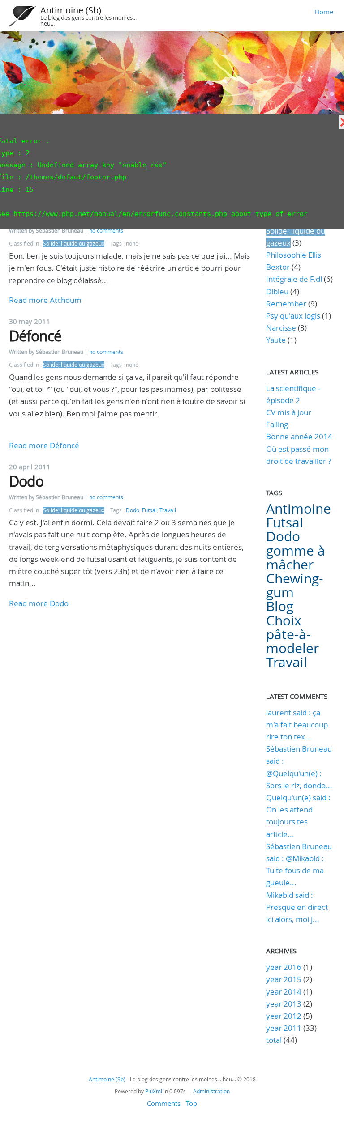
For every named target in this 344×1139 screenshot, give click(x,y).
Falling (277, 424)
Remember (286, 303)
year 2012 (283, 1016)
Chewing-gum (294, 585)
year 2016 (283, 967)
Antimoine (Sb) (70, 10)
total (275, 1040)
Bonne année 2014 (299, 436)
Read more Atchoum (45, 300)
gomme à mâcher (295, 558)
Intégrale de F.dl (294, 279)
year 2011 (283, 1028)
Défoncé (35, 335)
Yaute (276, 340)
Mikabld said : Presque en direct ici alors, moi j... (297, 907)
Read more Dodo (39, 603)
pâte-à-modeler (292, 641)
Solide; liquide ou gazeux (73, 243)
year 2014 (283, 991)
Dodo (26, 481)
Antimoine (298, 509)
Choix (283, 620)
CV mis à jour (288, 412)
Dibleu (277, 291)
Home (323, 11)
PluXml (153, 1091)
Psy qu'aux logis (293, 315)
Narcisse (281, 328)
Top (191, 1103)
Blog (279, 606)
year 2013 (283, 1004)
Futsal (149, 510)
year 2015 (283, 979)
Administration (211, 1091)
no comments (106, 230)
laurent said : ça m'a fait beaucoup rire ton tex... (297, 724)
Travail (167, 510)
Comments (164, 1103)
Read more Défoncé (44, 445)
